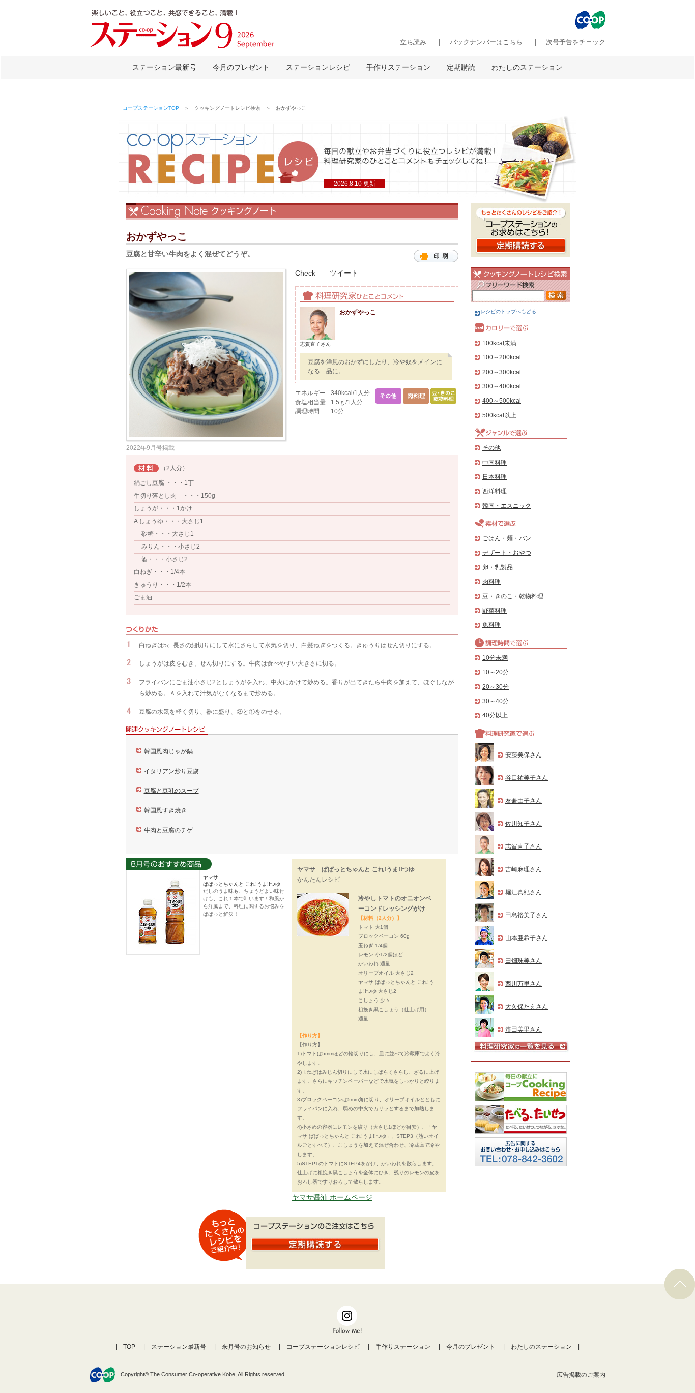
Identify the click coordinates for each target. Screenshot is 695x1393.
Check (305, 273)
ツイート (344, 273)
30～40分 (495, 701)
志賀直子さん (523, 846)
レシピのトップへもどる (508, 311)
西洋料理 (494, 491)
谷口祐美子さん (526, 777)
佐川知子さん (523, 823)
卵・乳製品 (497, 567)
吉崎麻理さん (523, 869)
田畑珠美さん (523, 960)
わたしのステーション (527, 67)
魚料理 (491, 624)
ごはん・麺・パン (506, 538)
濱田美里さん (523, 1029)
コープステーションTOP (151, 108)
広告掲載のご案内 (581, 1374)
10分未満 (495, 657)
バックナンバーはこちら (486, 42)
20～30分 (495, 686)
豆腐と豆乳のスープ (171, 790)
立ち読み (413, 42)
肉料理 (491, 581)
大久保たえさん (526, 1006)
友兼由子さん (523, 800)
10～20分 (495, 672)
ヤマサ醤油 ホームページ (332, 1197)
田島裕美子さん (526, 915)
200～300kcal (501, 372)
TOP (129, 1346)
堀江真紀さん (523, 892)
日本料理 (494, 476)
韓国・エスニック (506, 505)
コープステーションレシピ (323, 1346)
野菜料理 (494, 610)
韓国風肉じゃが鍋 (168, 751)
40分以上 (495, 715)
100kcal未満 (499, 343)
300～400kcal (501, 386)
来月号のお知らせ (246, 1346)
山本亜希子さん (526, 938)
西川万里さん (523, 983)
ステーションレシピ (318, 67)
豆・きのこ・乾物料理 (512, 596)
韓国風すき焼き (165, 810)
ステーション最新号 (164, 67)
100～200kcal (501, 357)
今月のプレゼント (241, 67)
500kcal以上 (499, 415)
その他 (491, 447)
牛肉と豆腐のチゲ (168, 830)
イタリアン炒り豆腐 (171, 771)
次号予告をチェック (575, 42)
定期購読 (461, 67)
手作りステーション (398, 67)
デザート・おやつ (506, 552)
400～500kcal (501, 400)
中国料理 (494, 462)
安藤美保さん (523, 755)
